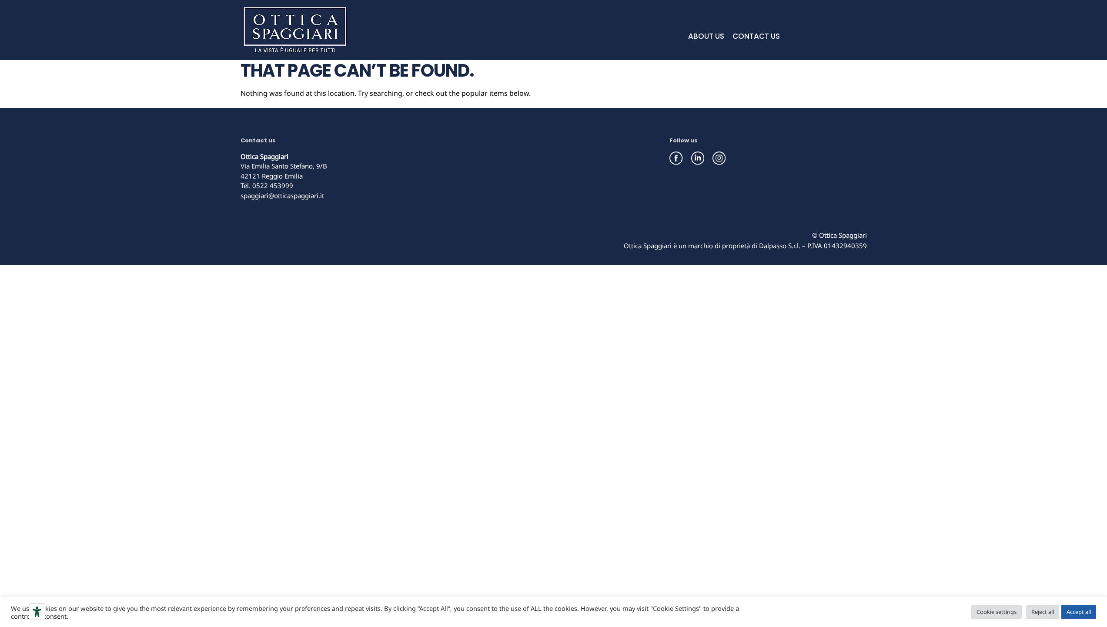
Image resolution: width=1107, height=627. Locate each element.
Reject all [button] (1042, 612)
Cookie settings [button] (997, 612)
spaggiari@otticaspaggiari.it (282, 195)
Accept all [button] (1079, 612)
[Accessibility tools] (37, 611)
